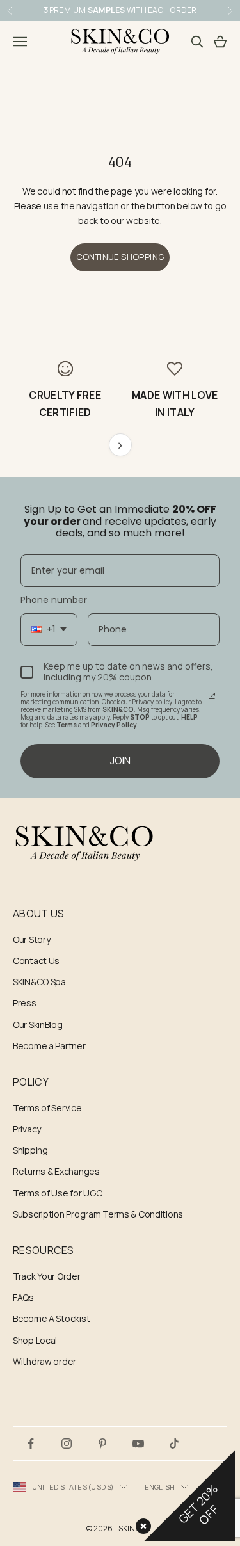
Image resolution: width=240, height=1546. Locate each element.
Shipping (30, 1150)
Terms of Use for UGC (57, 1193)
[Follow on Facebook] (30, 1443)
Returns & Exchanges (56, 1171)
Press (24, 1003)
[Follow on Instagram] (66, 1443)
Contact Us (36, 960)
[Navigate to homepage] (120, 843)
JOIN (120, 760)
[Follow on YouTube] (138, 1443)
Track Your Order (47, 1276)
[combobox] (48, 629)
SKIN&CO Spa (39, 982)
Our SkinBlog (38, 1025)
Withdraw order (44, 1361)
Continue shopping (120, 256)
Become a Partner (49, 1046)
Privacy (27, 1129)
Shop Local (35, 1340)
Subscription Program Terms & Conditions (98, 1214)
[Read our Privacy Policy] (212, 696)
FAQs (23, 1297)
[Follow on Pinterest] (102, 1443)
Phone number (53, 599)
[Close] (141, 1523)
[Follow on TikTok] (174, 1443)
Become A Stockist (51, 1318)
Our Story (31, 939)
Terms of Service (47, 1108)
